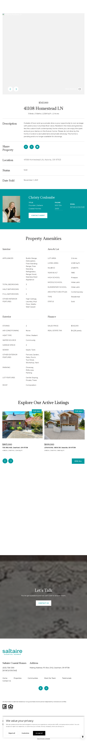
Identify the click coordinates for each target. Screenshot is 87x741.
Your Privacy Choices (43, 738)
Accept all (39, 733)
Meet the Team (50, 678)
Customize (25, 733)
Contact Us (7, 681)
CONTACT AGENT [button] (38, 215)
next (16, 89)
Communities (33, 678)
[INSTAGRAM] (46, 688)
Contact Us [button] (43, 603)
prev (10, 89)
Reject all (12, 733)
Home (5, 678)
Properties (17, 678)
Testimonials (66, 678)
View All (78, 461)
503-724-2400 (58, 207)
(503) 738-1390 (8, 668)
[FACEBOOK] (41, 688)
